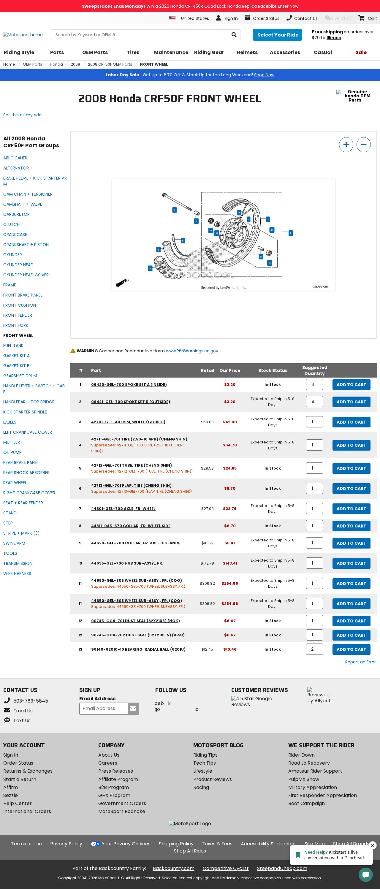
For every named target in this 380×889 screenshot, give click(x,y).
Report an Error (360, 662)
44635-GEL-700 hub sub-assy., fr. (127, 563)
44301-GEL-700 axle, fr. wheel (123, 508)
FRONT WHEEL (154, 64)
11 (291, 233)
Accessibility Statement (268, 843)
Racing (201, 787)
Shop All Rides (190, 850)
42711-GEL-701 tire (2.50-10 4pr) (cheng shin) (139, 439)
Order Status (18, 763)
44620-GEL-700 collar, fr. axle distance (135, 543)
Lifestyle (202, 771)
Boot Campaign (306, 803)
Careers (107, 763)
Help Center (17, 803)
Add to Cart (351, 385)
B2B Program (113, 787)
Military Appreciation (312, 787)
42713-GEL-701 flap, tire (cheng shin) (131, 485)
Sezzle (10, 795)
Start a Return (19, 779)
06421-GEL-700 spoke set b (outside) (130, 401)
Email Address (97, 699)
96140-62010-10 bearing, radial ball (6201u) (138, 649)
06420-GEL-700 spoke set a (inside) (129, 384)
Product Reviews (212, 779)
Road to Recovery (309, 763)
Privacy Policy (66, 843)
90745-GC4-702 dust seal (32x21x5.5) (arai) (138, 635)
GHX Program (114, 795)
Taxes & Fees (217, 843)
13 (217, 233)
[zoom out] (364, 144)
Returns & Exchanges (28, 771)
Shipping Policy (176, 843)
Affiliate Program (118, 779)
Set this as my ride (22, 115)
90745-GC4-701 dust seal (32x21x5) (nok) (135, 620)
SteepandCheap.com (282, 868)
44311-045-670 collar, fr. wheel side (130, 525)
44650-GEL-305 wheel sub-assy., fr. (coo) (136, 580)
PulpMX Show (303, 779)
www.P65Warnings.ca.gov (192, 351)
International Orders (27, 811)
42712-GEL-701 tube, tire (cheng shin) (131, 465)
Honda (56, 64)
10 (272, 230)
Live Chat (341, 18)
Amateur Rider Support (315, 771)
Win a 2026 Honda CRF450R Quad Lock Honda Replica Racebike (190, 6)
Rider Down (301, 755)
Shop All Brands (351, 843)
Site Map (315, 843)
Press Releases (115, 771)
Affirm (10, 787)
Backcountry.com (173, 868)
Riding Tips (205, 755)
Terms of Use (26, 843)
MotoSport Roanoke (121, 811)
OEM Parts (32, 64)
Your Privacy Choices (126, 844)
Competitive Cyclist (226, 868)
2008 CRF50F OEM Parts (110, 64)
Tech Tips (204, 763)
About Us (108, 755)
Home (9, 64)
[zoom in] (346, 144)
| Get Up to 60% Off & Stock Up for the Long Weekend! (190, 75)
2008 (75, 64)
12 (211, 230)
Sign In (10, 755)
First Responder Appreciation (322, 795)
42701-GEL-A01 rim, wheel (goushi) (128, 421)
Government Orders (122, 803)
